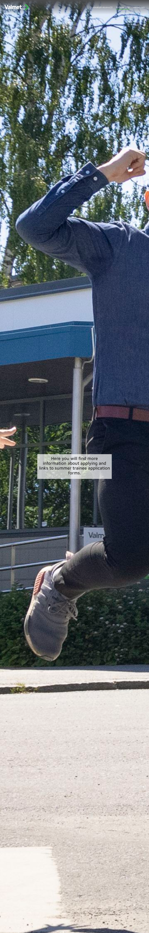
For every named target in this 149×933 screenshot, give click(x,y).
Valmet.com (139, 7)
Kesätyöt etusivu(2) (103, 7)
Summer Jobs (123, 7)
